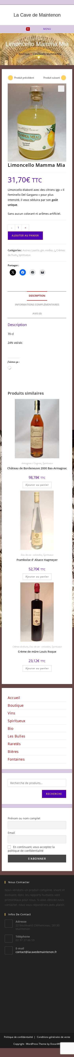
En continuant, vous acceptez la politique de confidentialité (31, 849)
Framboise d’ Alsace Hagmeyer (37, 560)
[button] (61, 88)
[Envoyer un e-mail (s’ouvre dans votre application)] (39, 2)
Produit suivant (51, 77)
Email (11, 833)
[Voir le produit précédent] (10, 78)
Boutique (15, 705)
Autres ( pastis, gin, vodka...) (39, 250)
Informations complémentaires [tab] (37, 304)
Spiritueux (25, 255)
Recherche (54, 794)
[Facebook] (35, 2)
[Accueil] (14, 54)
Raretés (14, 743)
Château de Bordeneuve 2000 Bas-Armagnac (37, 468)
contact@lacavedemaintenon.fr (36, 952)
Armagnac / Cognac (31, 463)
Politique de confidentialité (18, 1037)
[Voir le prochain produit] (63, 78)
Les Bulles (16, 736)
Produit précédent (24, 77)
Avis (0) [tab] (37, 313)
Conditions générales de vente (53, 1037)
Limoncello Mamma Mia (47, 54)
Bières (13, 751)
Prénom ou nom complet (24, 818)
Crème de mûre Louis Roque (37, 651)
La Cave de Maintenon (37, 15)
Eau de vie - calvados (31, 555)
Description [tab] (37, 295)
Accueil (14, 697)
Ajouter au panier (25, 235)
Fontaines (16, 759)
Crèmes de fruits (20, 646)
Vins (11, 713)
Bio (10, 728)
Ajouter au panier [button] (37, 484)
